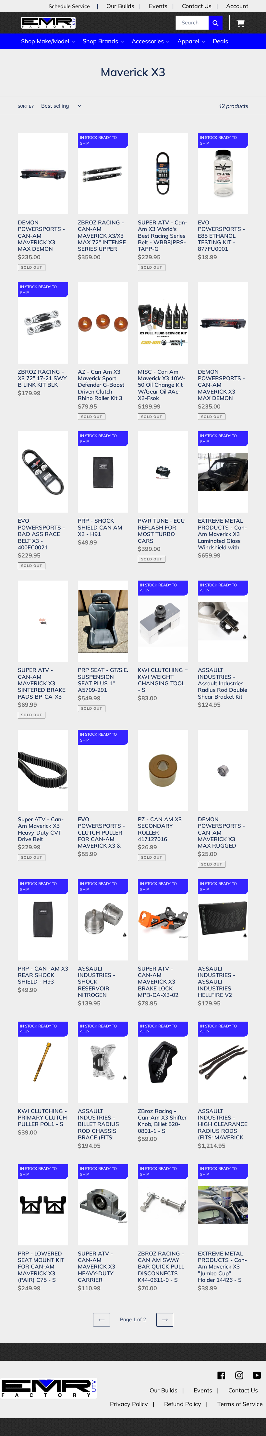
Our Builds (120, 6)
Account (237, 6)
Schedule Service (69, 6)
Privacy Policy (130, 1404)
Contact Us (197, 6)
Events (158, 6)
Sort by (26, 106)
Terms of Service (240, 1404)
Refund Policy (183, 1404)
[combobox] (199, 23)
